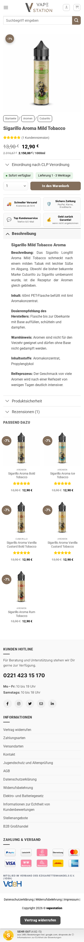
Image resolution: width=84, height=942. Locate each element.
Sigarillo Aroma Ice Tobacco (62, 475)
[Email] (41, 703)
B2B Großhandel (15, 826)
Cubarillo (45, 118)
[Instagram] (18, 703)
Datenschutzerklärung (20, 779)
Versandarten (13, 746)
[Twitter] (30, 703)
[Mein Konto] (66, 7)
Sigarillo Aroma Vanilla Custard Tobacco (63, 544)
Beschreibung (24, 233)
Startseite (10, 118)
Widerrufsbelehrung (18, 788)
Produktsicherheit (27, 401)
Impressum (71, 899)
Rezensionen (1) (26, 412)
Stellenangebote (15, 818)
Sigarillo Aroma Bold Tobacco (21, 475)
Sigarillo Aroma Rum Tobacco (21, 614)
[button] (5, 7)
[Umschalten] (7, 165)
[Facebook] (7, 703)
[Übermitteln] (76, 20)
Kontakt (9, 754)
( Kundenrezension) (35, 137)
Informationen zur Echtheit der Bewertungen (39, 937)
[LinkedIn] (52, 703)
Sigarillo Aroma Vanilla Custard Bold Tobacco (22, 544)
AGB (6, 771)
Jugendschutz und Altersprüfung (28, 763)
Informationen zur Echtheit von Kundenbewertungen (26, 807)
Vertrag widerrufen (17, 730)
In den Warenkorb (55, 186)
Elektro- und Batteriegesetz (23, 796)
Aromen (28, 118)
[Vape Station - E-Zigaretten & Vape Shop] (38, 7)
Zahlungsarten (14, 738)
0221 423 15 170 (24, 675)
